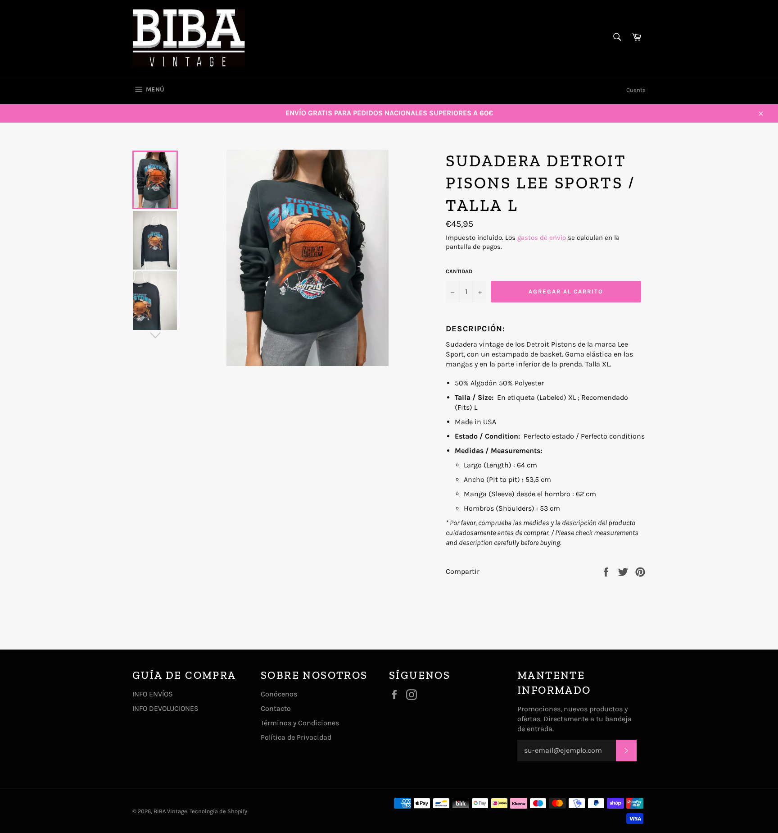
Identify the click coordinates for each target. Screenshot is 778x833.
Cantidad (459, 271)
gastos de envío (541, 237)
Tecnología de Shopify (218, 811)
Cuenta (636, 90)
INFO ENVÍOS (152, 694)
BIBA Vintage (170, 811)
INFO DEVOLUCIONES (165, 708)
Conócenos (279, 694)
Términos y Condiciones (300, 723)
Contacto (276, 708)
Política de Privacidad (296, 737)
